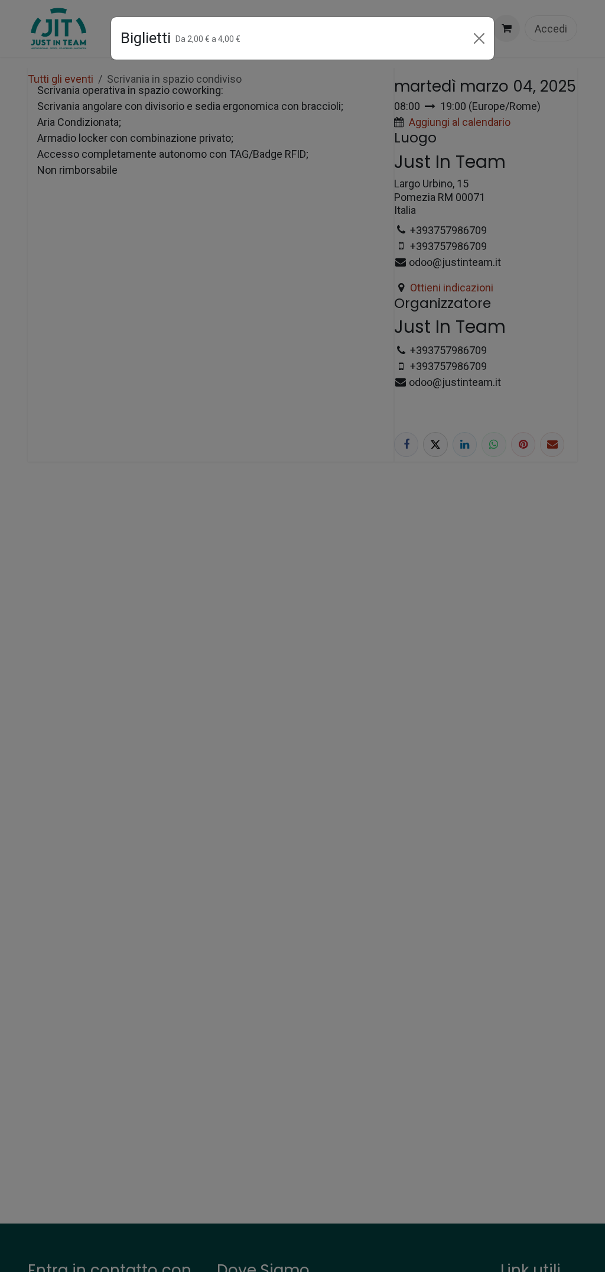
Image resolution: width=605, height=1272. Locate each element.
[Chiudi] (479, 38)
